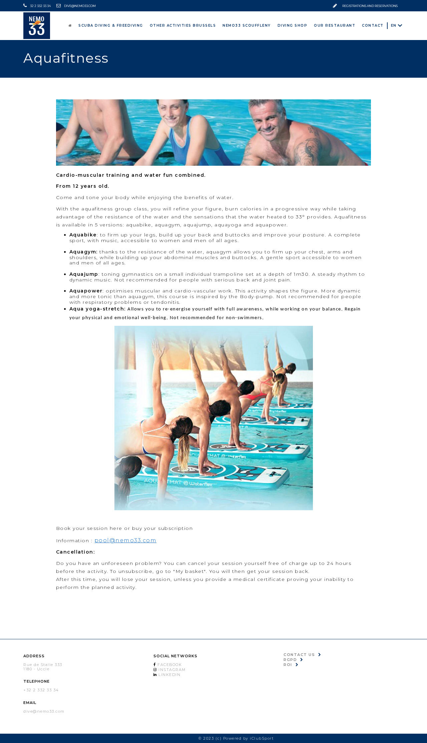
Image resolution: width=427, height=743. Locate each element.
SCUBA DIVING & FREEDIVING (148, 25)
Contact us (299, 654)
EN (394, 25)
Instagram (171, 669)
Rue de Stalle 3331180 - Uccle (42, 666)
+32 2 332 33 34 (41, 690)
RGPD (290, 659)
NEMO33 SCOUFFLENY (268, 25)
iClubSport (262, 738)
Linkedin (169, 674)
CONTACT (375, 25)
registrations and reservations (370, 6)
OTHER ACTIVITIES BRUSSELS (212, 25)
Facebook (169, 664)
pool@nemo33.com (125, 540)
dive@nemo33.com (80, 6)
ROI (288, 664)
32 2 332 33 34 (40, 6)
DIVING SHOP (308, 25)
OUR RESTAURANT (343, 25)
